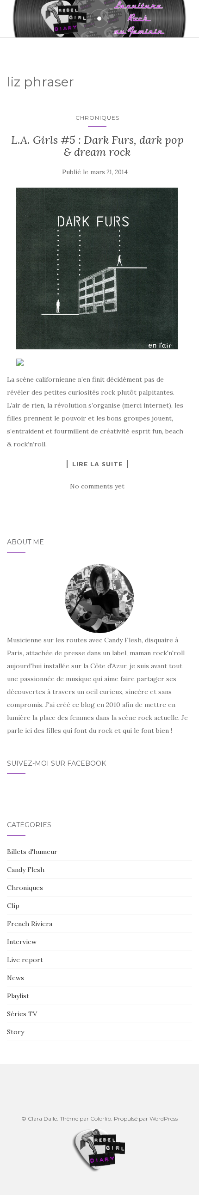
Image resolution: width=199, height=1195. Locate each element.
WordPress (163, 1118)
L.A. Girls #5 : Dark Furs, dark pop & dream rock (97, 146)
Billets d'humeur (32, 851)
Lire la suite (97, 464)
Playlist (18, 996)
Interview (22, 942)
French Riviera (29, 924)
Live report (25, 960)
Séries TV (22, 1014)
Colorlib (100, 1118)
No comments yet (97, 486)
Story (15, 1032)
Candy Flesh (25, 870)
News (15, 978)
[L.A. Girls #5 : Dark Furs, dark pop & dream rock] (97, 268)
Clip (13, 906)
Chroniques (97, 117)
